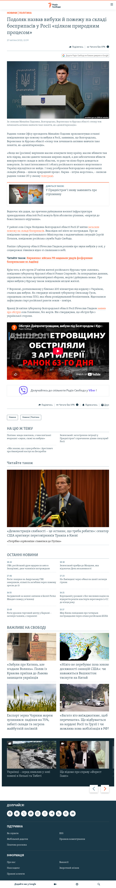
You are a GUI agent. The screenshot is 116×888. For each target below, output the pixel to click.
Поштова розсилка (17, 845)
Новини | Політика (19, 13)
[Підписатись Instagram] (38, 814)
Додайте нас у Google (25, 884)
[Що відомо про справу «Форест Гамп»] (84, 755)
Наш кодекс (13, 868)
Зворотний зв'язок (69, 868)
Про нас (11, 862)
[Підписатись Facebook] (10, 814)
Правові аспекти (16, 874)
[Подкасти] (77, 884)
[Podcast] (66, 814)
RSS (61, 833)
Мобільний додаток (17, 839)
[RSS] (59, 814)
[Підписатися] (73, 814)
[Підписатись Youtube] (31, 814)
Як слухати (13, 833)
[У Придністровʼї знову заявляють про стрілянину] (26, 194)
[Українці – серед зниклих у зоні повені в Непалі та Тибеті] (31, 755)
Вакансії (64, 862)
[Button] (76, 47)
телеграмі (47, 176)
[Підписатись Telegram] (52, 814)
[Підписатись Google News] (17, 814)
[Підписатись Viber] (45, 814)
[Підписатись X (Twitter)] (24, 814)
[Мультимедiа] (55, 884)
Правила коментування (72, 839)
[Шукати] (98, 884)
